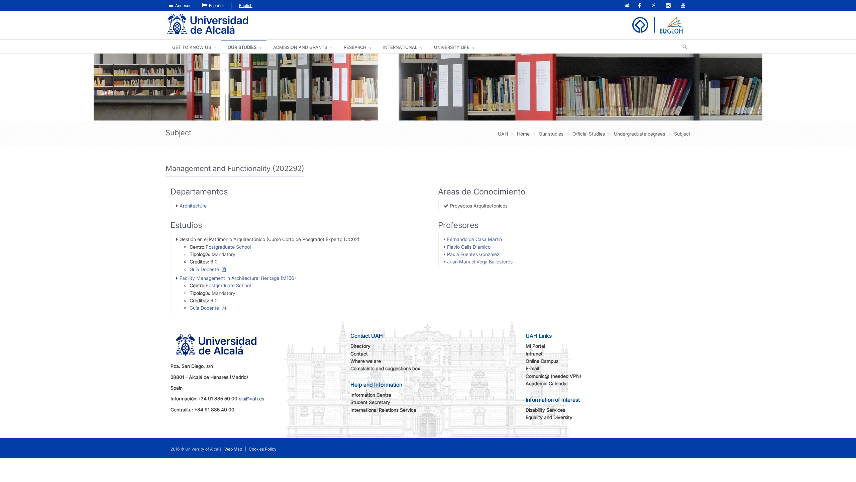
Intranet (534, 353)
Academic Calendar (547, 383)
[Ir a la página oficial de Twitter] (654, 5)
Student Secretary (370, 402)
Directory (360, 346)
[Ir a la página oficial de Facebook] (640, 5)
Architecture (193, 206)
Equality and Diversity (549, 417)
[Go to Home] (207, 24)
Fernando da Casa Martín (474, 239)
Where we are (365, 361)
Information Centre (370, 395)
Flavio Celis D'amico (469, 247)
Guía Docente (206, 269)
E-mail (532, 368)
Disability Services (545, 410)
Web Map (233, 449)
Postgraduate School (228, 247)
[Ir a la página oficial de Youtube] (684, 5)
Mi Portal (535, 346)
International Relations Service (383, 410)
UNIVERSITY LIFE (451, 47)
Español (216, 5)
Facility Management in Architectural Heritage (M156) (238, 278)
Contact (359, 353)
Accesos (182, 5)
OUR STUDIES (242, 47)
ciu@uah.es (251, 398)
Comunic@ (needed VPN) (553, 376)
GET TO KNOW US (191, 47)
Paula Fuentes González (473, 254)
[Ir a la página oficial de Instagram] (669, 5)
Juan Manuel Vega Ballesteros (480, 261)
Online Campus (542, 361)
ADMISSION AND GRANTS (300, 47)
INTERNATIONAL (400, 47)
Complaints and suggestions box (385, 368)
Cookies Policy (263, 449)
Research (355, 47)
